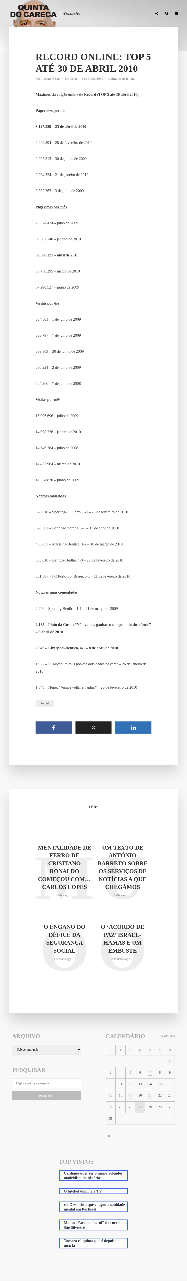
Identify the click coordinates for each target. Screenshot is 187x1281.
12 (130, 1084)
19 (130, 1095)
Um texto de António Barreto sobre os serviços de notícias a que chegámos (123, 867)
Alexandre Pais (50, 78)
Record (44, 703)
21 (150, 1095)
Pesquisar (47, 1096)
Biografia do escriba (60, 13)
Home (33, 13)
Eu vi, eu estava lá (135, 13)
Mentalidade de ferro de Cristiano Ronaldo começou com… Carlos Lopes (64, 867)
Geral (73, 78)
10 (110, 1084)
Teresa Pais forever (99, 13)
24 (110, 1107)
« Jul (108, 1136)
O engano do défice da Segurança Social (64, 939)
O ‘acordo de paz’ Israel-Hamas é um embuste (122, 939)
